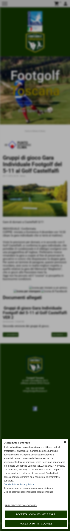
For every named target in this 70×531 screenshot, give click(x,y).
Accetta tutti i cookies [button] (36, 523)
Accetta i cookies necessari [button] (36, 514)
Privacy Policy (27, 484)
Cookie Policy (11, 484)
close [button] (65, 442)
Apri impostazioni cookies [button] (21, 505)
